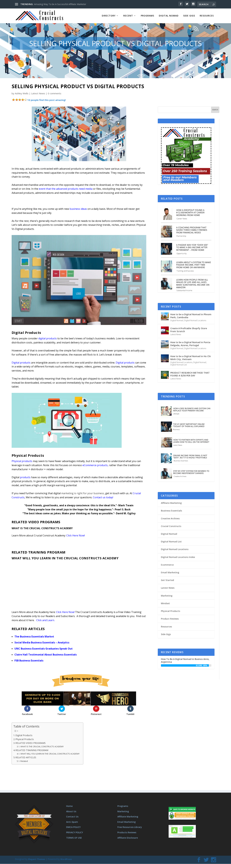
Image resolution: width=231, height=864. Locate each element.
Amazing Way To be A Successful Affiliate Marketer (60, 4)
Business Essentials (171, 510)
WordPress (66, 859)
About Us (71, 811)
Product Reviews (170, 618)
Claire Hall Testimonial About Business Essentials (45, 654)
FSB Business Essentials (28, 660)
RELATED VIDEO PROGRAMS (30, 742)
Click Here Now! (75, 535)
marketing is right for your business (82, 493)
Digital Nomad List (178, 364)
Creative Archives (170, 518)
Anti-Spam (72, 821)
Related (24, 761)
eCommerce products (95, 465)
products (25, 477)
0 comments (54, 93)
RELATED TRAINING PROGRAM (32, 750)
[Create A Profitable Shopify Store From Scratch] (165, 330)
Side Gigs (189, 15)
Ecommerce (167, 564)
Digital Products (23, 735)
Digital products (125, 362)
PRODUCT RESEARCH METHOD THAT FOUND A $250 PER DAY (190, 374)
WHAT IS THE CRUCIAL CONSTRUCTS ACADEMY (42, 746)
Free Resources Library (129, 827)
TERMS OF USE (74, 837)
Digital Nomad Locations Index (178, 557)
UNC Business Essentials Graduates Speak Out (43, 648)
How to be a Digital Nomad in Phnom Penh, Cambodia (190, 316)
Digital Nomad (169, 15)
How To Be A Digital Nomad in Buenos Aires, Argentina (185, 660)
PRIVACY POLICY (74, 832)
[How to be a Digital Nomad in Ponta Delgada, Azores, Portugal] (165, 344)
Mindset (165, 603)
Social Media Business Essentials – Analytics (41, 642)
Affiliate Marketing (171, 502)
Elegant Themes (36, 859)
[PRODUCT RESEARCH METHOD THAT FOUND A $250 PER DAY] (165, 375)
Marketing (166, 595)
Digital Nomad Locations (195, 320)
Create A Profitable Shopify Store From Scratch (188, 330)
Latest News (38, 93)
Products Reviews (126, 832)
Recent (128, 15)
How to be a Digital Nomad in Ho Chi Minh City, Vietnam (190, 358)
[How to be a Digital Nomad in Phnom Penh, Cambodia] (165, 316)
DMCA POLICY (73, 827)
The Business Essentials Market (34, 636)
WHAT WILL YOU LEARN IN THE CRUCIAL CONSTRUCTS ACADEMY (50, 753)
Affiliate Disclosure (127, 837)
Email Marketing (170, 572)
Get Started (167, 580)
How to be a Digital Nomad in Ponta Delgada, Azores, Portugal (190, 344)
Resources (207, 15)
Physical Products (24, 739)
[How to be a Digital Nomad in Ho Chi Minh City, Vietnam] (165, 358)
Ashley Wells (21, 93)
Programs (147, 15)
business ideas (78, 209)
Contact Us (72, 816)
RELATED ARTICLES (25, 757)
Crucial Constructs (171, 526)
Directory (109, 15)
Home (69, 806)
